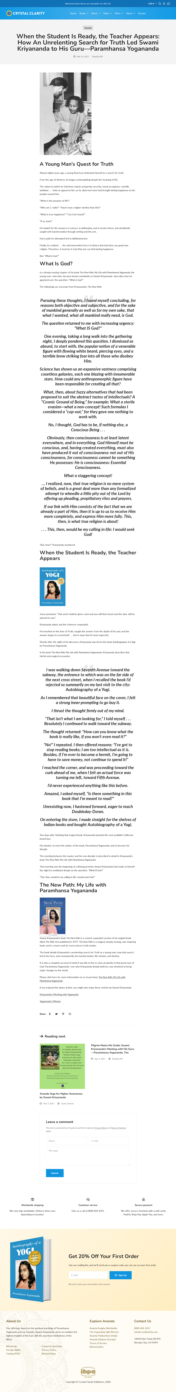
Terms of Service (118, 1128)
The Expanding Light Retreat (104, 1331)
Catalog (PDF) (13, 1353)
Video (106, 13)
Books (82, 13)
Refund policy (96, 1346)
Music (94, 13)
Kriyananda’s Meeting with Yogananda (59, 994)
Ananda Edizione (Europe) (103, 1339)
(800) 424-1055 (142, 1328)
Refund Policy (49, 1353)
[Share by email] (69, 1014)
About (129, 13)
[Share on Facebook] (49, 1014)
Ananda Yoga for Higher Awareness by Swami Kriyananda (61, 1095)
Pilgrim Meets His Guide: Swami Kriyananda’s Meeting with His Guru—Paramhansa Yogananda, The (112, 1049)
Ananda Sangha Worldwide (103, 1328)
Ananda (88, 28)
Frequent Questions (52, 1346)
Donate (142, 13)
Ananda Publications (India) (103, 1335)
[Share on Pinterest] (63, 1014)
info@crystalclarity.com (146, 1331)
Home (73, 13)
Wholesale (11, 1346)
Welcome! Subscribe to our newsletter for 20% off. (88, 3)
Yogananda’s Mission (50, 1001)
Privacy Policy (100, 1128)
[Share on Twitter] (56, 1014)
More (118, 13)
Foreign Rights (13, 1349)
